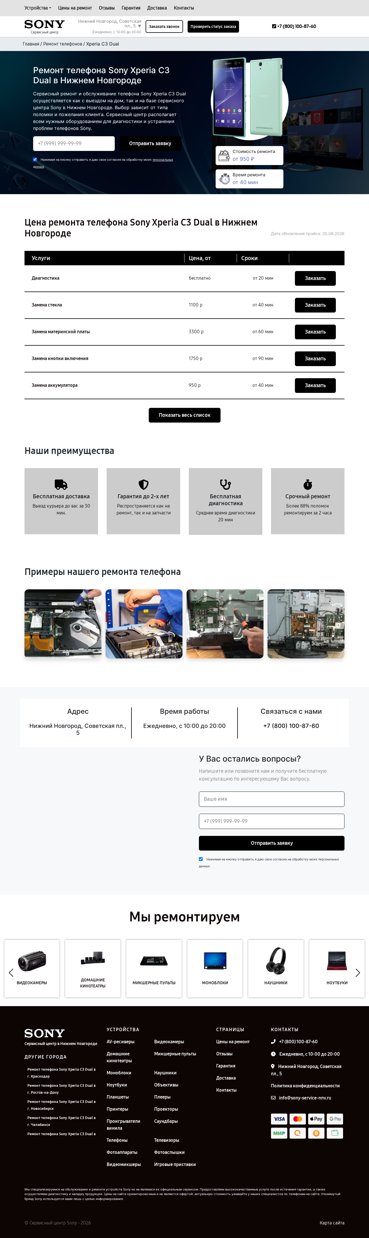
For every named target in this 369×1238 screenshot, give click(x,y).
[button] (11, 973)
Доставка (157, 8)
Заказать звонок (164, 26)
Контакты (184, 8)
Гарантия (131, 8)
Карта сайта (332, 1223)
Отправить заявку (150, 143)
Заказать (315, 278)
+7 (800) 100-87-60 (291, 725)
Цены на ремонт (75, 8)
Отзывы (107, 8)
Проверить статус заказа (213, 26)
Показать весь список (184, 415)
